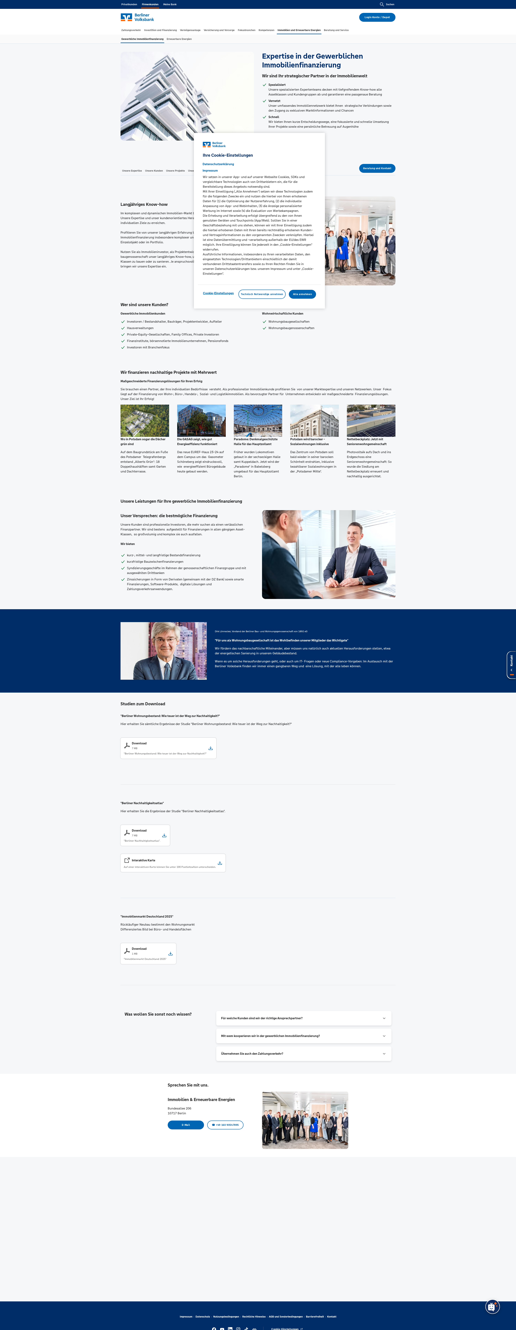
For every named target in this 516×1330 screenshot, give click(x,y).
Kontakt (331, 1316)
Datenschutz (203, 1316)
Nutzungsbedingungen (226, 1316)
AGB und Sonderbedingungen (286, 1316)
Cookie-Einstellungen (218, 293)
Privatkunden (129, 4)
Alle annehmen (302, 294)
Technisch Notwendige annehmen (262, 294)
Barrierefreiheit (315, 1316)
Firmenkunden (150, 4)
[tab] (131, 30)
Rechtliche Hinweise (254, 1316)
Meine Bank (170, 4)
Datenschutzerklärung (218, 164)
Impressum (186, 1316)
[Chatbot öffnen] (492, 1306)
